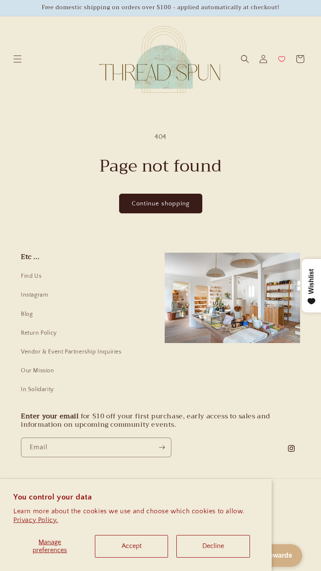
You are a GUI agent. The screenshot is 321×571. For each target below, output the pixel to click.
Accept (132, 546)
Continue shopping (161, 203)
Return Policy (39, 333)
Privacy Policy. (35, 520)
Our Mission (37, 370)
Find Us (31, 276)
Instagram (34, 295)
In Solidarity (37, 389)
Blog (27, 314)
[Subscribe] (162, 447)
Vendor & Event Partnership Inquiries (71, 351)
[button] (17, 59)
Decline (213, 546)
